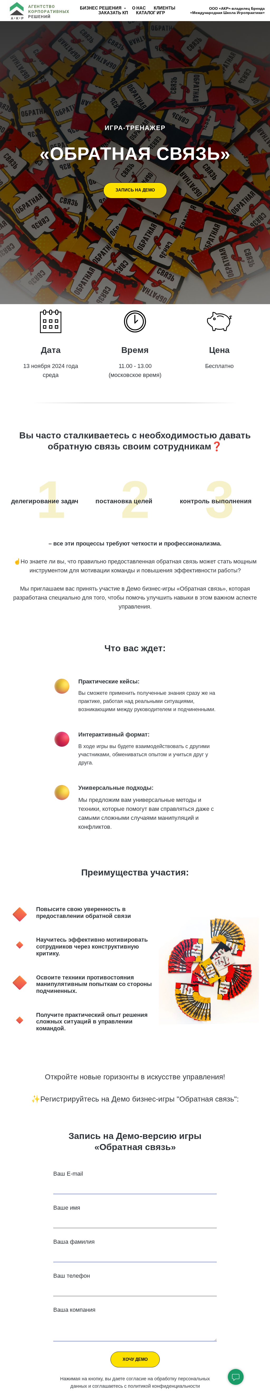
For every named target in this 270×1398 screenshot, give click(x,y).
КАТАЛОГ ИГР (150, 13)
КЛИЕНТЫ (164, 8)
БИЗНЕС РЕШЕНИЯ (101, 8)
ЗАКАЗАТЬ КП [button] (113, 13)
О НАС (139, 8)
